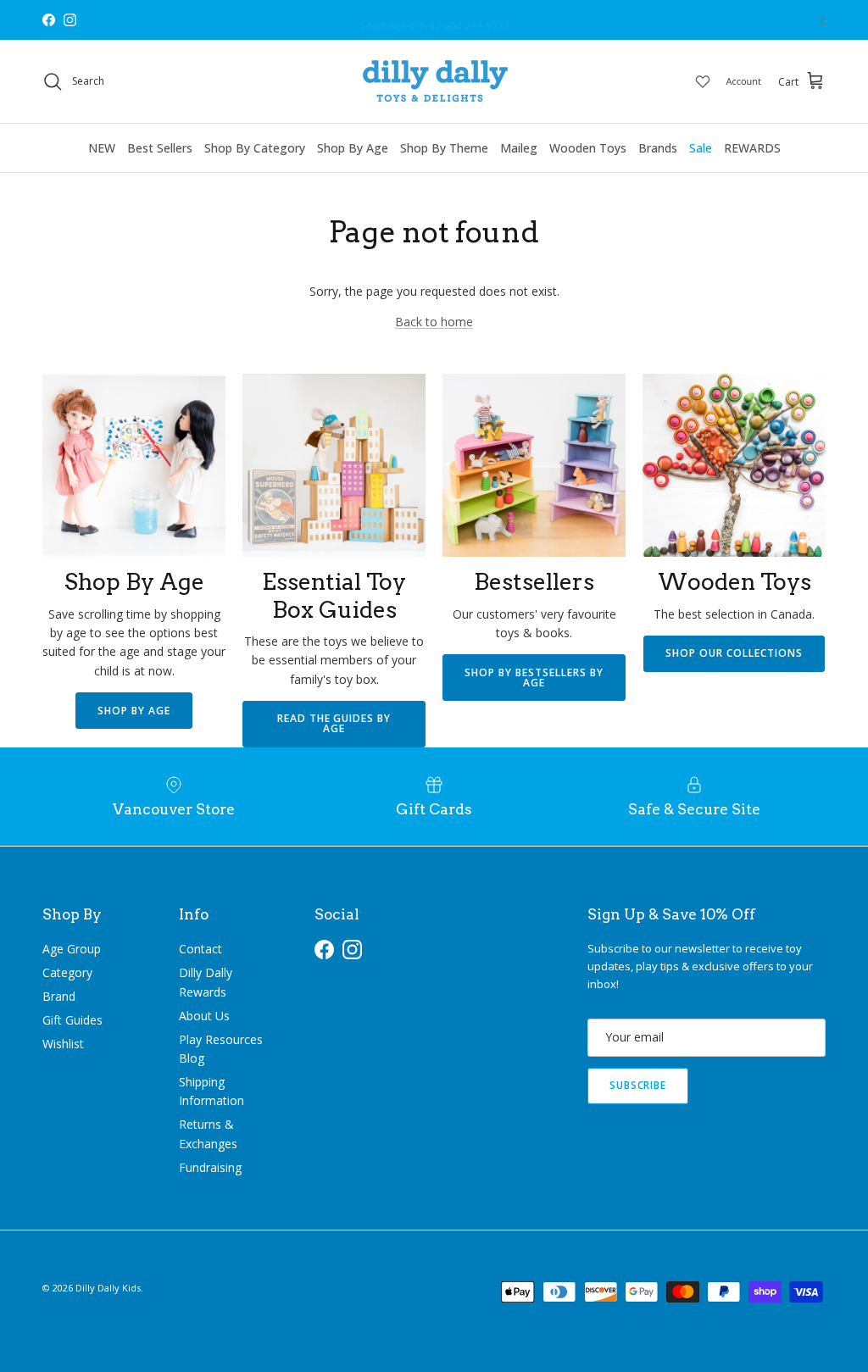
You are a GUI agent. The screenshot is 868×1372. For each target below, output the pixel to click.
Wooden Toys (587, 148)
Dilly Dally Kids (108, 1287)
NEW (101, 148)
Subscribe (638, 1085)
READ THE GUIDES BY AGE (334, 723)
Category (67, 972)
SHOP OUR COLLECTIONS (733, 653)
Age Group (71, 949)
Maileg (518, 148)
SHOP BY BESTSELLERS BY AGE (534, 677)
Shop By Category (254, 148)
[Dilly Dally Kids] (434, 81)
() (823, 20)
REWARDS (752, 148)
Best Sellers (159, 148)
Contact (200, 949)
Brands (657, 148)
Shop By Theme (444, 148)
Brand (58, 996)
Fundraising (210, 1167)
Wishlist (63, 1044)
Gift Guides (72, 1020)
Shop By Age (352, 148)
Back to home (434, 322)
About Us (204, 1016)
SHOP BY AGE (133, 710)
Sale (700, 148)
